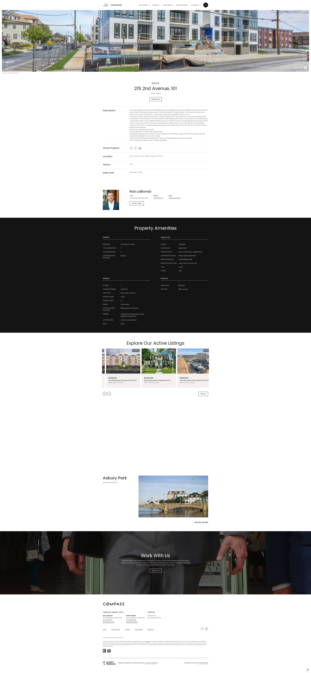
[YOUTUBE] (206, 628)
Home (105, 629)
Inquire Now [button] (155, 99)
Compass (147, 641)
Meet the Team (115, 629)
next (12, 67)
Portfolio (127, 629)
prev (8, 67)
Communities (138, 629)
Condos (155, 5)
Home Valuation (182, 5)
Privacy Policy (203, 663)
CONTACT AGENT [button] (137, 203)
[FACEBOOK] (202, 628)
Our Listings (143, 5)
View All (203, 394)
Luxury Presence (151, 663)
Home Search (168, 5)
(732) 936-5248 (131, 620)
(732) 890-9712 (158, 198)
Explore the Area (201, 522)
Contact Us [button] (155, 570)
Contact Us (150, 629)
